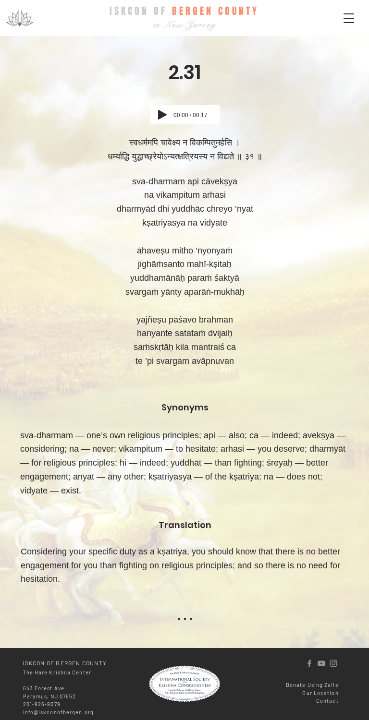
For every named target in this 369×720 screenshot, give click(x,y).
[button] (349, 18)
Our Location (320, 693)
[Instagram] (333, 663)
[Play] (162, 115)
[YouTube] (321, 663)
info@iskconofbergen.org (58, 712)
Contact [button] (327, 700)
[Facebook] (309, 663)
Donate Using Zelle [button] (312, 685)
